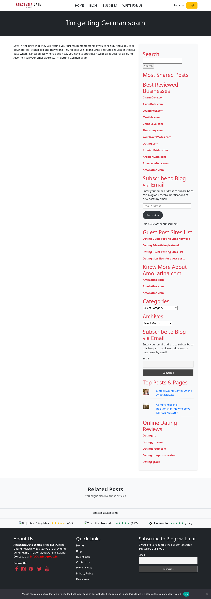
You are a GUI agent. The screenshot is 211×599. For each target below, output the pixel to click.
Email (146, 358)
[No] (207, 594)
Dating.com (150, 143)
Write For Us (84, 568)
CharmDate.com (153, 97)
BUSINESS (110, 5)
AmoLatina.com (153, 170)
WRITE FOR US (132, 5)
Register (179, 5)
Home (80, 545)
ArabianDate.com (154, 157)
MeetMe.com (151, 117)
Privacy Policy (84, 573)
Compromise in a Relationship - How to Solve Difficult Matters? (173, 408)
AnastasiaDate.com (156, 163)
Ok (186, 594)
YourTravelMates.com (157, 137)
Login (191, 5)
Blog (79, 551)
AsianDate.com (153, 104)
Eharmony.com (153, 130)
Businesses (83, 556)
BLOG (93, 5)
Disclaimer (82, 579)
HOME (79, 5)
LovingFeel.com (153, 110)
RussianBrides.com (155, 150)
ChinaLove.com (153, 124)
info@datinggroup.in (44, 556)
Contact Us (83, 562)
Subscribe (153, 215)
